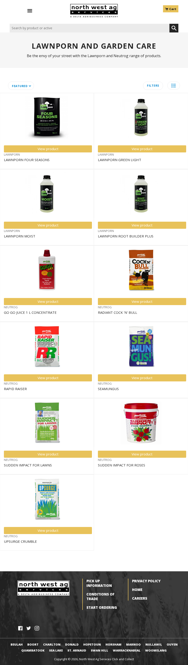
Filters (153, 86)
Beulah (17, 644)
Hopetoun (92, 644)
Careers (139, 598)
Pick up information (99, 583)
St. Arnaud (76, 650)
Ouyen (172, 644)
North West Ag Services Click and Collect (106, 659)
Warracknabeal (127, 650)
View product (48, 148)
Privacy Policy (146, 581)
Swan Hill (99, 650)
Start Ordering (101, 607)
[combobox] (89, 28)
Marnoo (133, 644)
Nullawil (153, 644)
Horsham (113, 644)
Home (137, 589)
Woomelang (156, 650)
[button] (173, 86)
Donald (72, 644)
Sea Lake (56, 650)
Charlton (52, 644)
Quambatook (32, 650)
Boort (33, 644)
